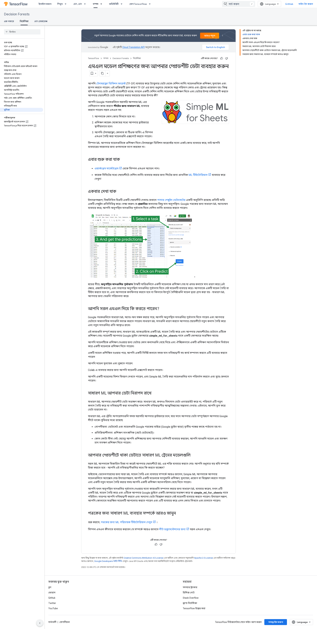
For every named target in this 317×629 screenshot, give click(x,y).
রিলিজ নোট (188, 592)
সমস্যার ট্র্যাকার (190, 587)
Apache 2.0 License (203, 558)
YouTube (53, 608)
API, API (77, 3)
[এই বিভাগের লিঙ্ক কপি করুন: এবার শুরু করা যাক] (123, 160)
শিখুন (60, 3)
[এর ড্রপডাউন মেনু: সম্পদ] (102, 4)
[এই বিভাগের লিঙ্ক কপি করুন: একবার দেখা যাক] (119, 192)
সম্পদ (95, 3)
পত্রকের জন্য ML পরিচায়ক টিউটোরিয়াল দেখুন (126, 522)
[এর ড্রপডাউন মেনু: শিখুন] (66, 4)
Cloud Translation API (133, 47)
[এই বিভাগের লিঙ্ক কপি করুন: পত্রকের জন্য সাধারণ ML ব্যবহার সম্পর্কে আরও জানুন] (179, 514)
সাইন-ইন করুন (306, 4)
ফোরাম (51, 592)
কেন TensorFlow (138, 3)
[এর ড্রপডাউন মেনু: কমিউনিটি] (122, 4)
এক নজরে (9, 21)
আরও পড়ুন (209, 35)
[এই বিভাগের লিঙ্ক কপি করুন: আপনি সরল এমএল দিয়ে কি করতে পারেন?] (162, 309)
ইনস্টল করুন (44, 3)
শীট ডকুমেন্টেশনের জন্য (172, 529)
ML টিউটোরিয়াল (198, 174)
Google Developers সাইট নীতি (108, 561)
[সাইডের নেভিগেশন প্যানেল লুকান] (39, 623)
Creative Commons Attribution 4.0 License (143, 558)
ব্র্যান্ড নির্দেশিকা (190, 603)
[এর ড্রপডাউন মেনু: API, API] (86, 4)
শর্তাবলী (52, 622)
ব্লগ (49, 587)
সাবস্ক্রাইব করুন (275, 622)
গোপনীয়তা (64, 622)
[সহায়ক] (221, 58)
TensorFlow (93, 58)
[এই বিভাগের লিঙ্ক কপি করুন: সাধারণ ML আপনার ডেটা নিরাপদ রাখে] (154, 393)
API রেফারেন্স (40, 21)
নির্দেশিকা (24, 21)
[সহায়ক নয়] (226, 58)
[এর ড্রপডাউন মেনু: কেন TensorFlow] (151, 4)
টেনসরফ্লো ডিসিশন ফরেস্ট (111, 83)
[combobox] (238, 4)
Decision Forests (17, 14)
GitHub (289, 3)
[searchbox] (22, 31)
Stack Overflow (191, 598)
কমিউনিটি (114, 3)
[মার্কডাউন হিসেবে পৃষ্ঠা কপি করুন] (102, 73)
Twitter (52, 603)
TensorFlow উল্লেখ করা (194, 608)
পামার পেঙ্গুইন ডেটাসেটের (171, 200)
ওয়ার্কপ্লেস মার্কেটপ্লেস (106, 168)
